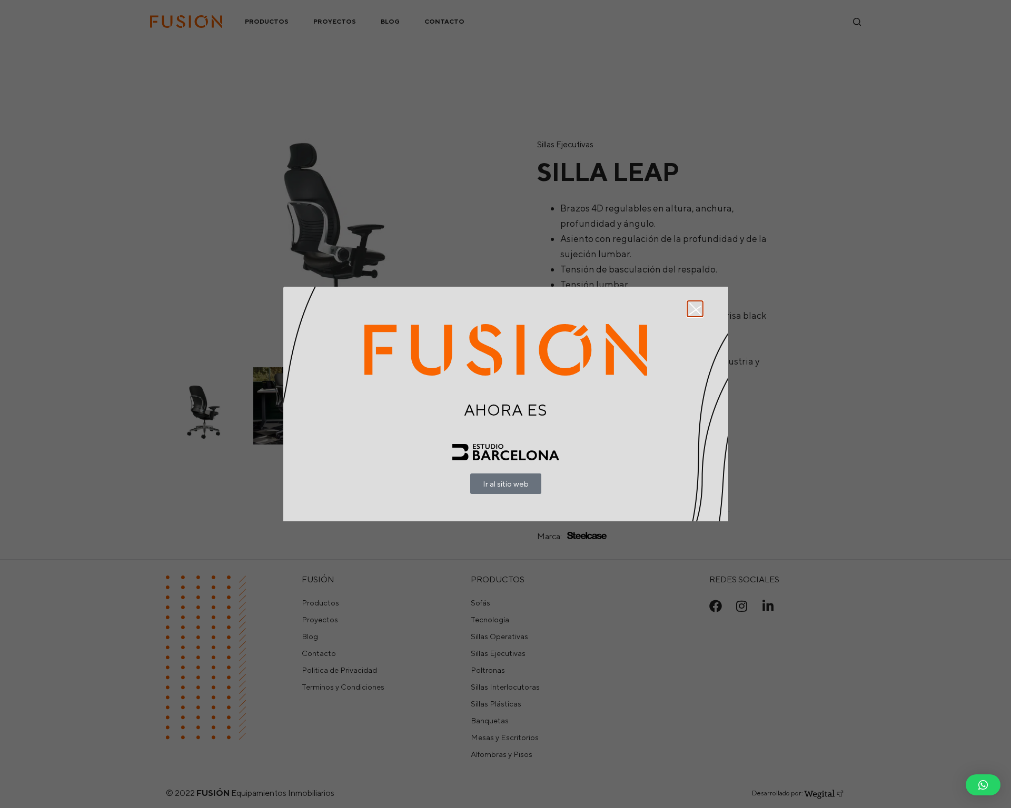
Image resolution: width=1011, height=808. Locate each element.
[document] (505, 404)
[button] (983, 784)
